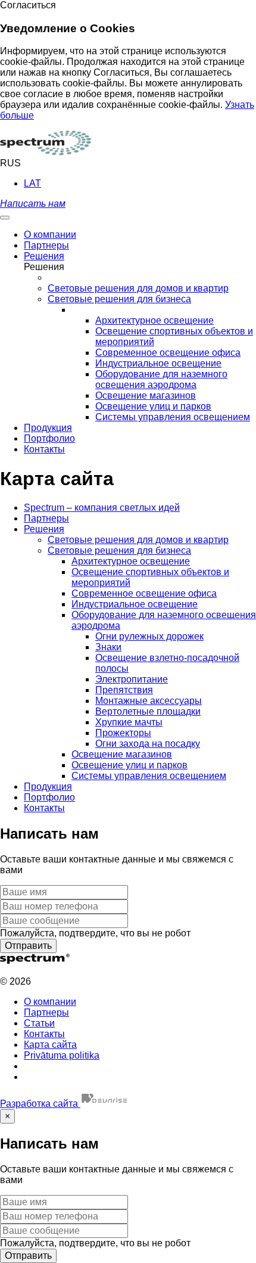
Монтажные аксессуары (148, 701)
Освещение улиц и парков (153, 406)
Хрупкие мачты (129, 722)
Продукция (48, 786)
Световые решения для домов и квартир (138, 540)
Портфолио (49, 797)
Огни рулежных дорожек (149, 636)
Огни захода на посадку (147, 743)
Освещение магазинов (145, 395)
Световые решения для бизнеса (119, 550)
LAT (32, 183)
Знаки (108, 647)
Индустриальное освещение (158, 363)
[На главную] (45, 152)
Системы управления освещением (172, 417)
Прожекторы (123, 733)
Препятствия (124, 690)
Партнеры (46, 518)
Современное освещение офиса (168, 352)
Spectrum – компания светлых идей (102, 507)
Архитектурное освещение (154, 320)
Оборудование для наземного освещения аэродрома (161, 379)
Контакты (44, 808)
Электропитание (131, 679)
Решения (44, 529)
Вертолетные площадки (148, 711)
